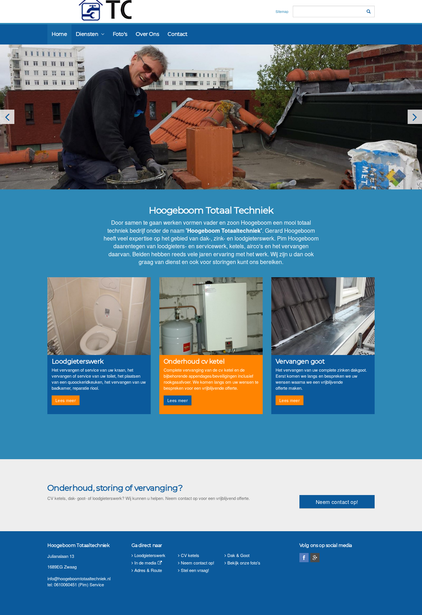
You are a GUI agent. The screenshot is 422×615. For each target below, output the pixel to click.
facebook (304, 557)
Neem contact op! (337, 501)
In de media (145, 563)
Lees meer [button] (65, 400)
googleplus (315, 557)
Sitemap (282, 11)
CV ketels (190, 555)
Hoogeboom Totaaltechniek (87, 10)
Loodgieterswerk (149, 555)
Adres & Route (148, 570)
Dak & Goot (238, 555)
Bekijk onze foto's (243, 563)
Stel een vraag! (195, 570)
